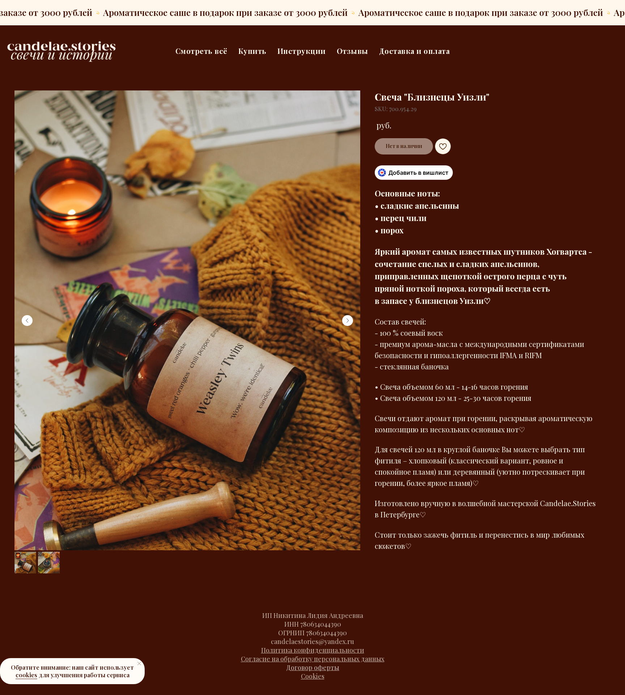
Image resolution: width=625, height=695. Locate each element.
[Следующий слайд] (347, 320)
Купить (252, 51)
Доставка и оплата (414, 51)
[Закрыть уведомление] (139, 663)
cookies (26, 675)
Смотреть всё (201, 51)
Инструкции (301, 51)
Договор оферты (312, 667)
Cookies (312, 676)
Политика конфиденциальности (312, 650)
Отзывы (352, 51)
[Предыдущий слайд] (27, 320)
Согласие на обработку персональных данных (312, 658)
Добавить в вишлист (418, 172)
